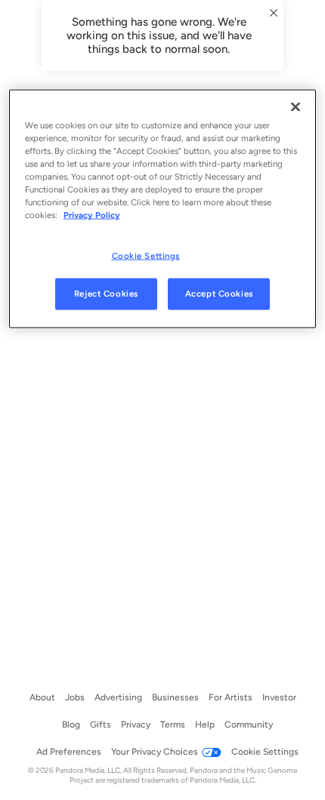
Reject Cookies (106, 293)
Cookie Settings (146, 255)
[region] (162, 209)
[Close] (295, 107)
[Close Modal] (273, 13)
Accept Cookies (219, 293)
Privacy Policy (91, 215)
